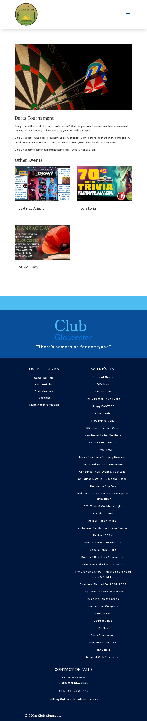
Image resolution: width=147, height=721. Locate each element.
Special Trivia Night (103, 550)
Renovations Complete (102, 606)
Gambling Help (44, 378)
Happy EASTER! (103, 406)
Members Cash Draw (103, 642)
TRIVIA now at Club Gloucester (103, 564)
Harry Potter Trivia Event (103, 399)
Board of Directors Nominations (103, 557)
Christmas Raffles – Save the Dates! (103, 479)
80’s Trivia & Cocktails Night (103, 506)
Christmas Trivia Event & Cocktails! (103, 472)
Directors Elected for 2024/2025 (103, 584)
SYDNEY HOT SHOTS (103, 442)
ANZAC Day (28, 267)
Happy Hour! (103, 650)
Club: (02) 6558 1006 (73, 691)
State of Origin (31, 208)
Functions (44, 398)
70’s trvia (88, 208)
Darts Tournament (103, 635)
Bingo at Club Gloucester (103, 657)
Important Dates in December (103, 464)
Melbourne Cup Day (103, 486)
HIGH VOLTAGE (103, 450)
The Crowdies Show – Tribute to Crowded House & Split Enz (103, 574)
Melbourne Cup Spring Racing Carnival (103, 528)
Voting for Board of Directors (103, 542)
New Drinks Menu (102, 421)
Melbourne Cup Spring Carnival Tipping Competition (103, 496)
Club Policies (44, 384)
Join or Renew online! (102, 521)
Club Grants (103, 413)
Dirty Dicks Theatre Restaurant (103, 591)
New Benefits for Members (102, 435)
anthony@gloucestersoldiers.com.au (73, 699)
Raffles (103, 628)
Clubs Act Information (44, 404)
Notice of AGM (103, 535)
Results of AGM (103, 513)
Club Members (44, 391)
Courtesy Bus (103, 621)
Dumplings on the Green (103, 599)
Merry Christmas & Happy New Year (103, 457)
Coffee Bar (103, 613)
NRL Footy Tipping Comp (103, 428)
